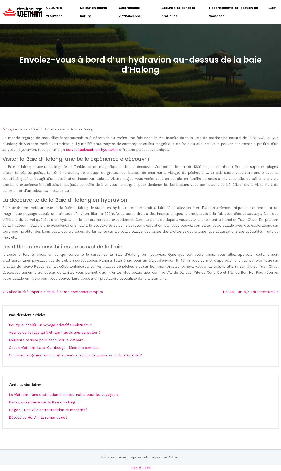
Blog (272, 8)
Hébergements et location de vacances (233, 12)
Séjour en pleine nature (93, 12)
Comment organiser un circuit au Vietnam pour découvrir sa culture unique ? (75, 355)
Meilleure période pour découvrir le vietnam (46, 340)
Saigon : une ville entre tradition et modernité (48, 410)
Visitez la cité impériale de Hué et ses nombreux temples (54, 292)
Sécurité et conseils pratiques (178, 12)
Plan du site (140, 468)
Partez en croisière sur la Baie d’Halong (42, 402)
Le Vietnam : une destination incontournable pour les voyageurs (64, 394)
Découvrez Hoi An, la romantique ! (38, 417)
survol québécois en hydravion (92, 150)
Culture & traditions (54, 12)
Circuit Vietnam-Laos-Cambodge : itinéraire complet (54, 348)
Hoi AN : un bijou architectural (249, 292)
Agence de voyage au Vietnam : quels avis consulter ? (55, 332)
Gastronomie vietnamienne (130, 12)
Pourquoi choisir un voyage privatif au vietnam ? (50, 325)
